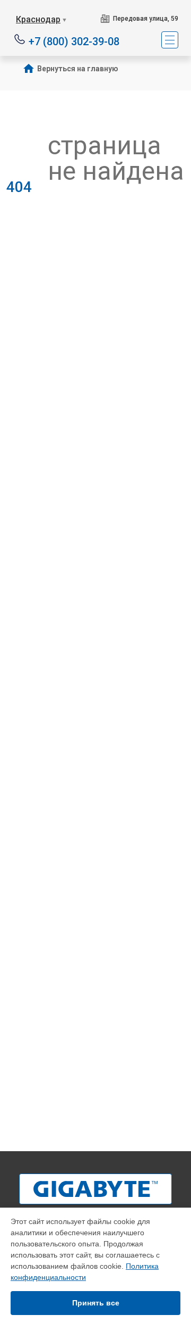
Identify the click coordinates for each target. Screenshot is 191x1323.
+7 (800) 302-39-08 (74, 40)
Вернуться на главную (77, 68)
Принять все (95, 1303)
